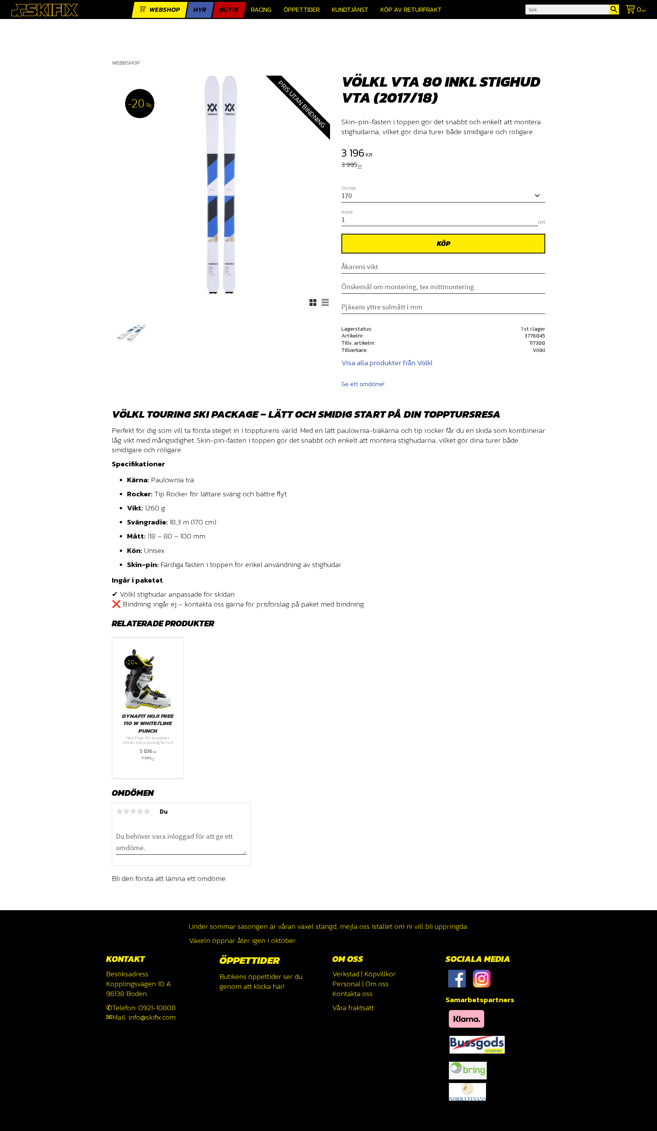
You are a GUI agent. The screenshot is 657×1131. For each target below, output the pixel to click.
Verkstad (345, 973)
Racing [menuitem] (261, 9)
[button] (313, 302)
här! (278, 986)
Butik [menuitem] (229, 9)
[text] (443, 154)
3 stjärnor (133, 811)
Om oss (377, 983)
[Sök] (614, 9)
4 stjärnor (139, 811)
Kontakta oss (352, 993)
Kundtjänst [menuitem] (350, 9)
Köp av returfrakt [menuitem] (411, 9)
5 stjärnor (146, 811)
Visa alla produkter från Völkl (387, 362)
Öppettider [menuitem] (302, 9)
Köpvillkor (380, 973)
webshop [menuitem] (165, 9)
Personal (346, 983)
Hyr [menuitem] (200, 9)
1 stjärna (119, 811)
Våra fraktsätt (353, 1007)
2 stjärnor (126, 811)
